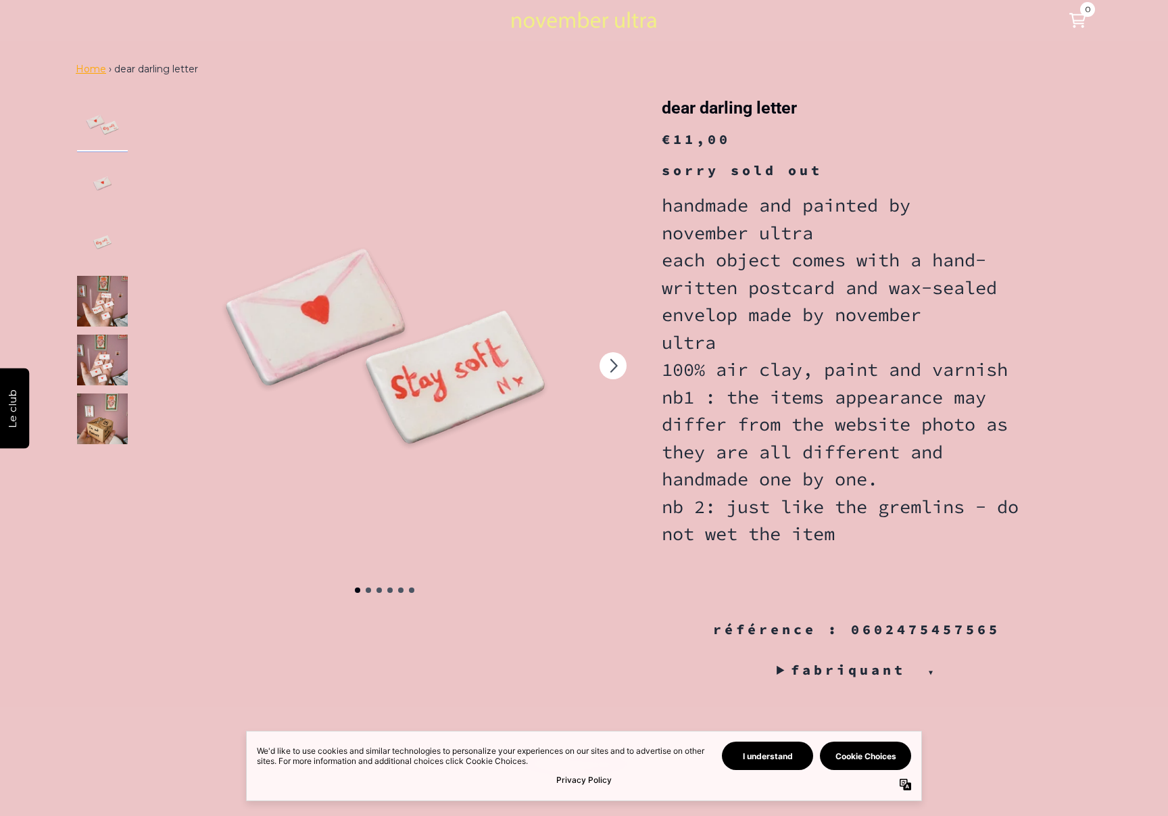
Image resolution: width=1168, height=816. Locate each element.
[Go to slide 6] (411, 590)
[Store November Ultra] (584, 20)
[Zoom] (385, 348)
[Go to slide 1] (357, 590)
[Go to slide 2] (368, 590)
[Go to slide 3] (379, 590)
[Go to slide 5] (401, 590)
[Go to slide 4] (390, 590)
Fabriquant (863, 669)
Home (91, 69)
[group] (102, 124)
